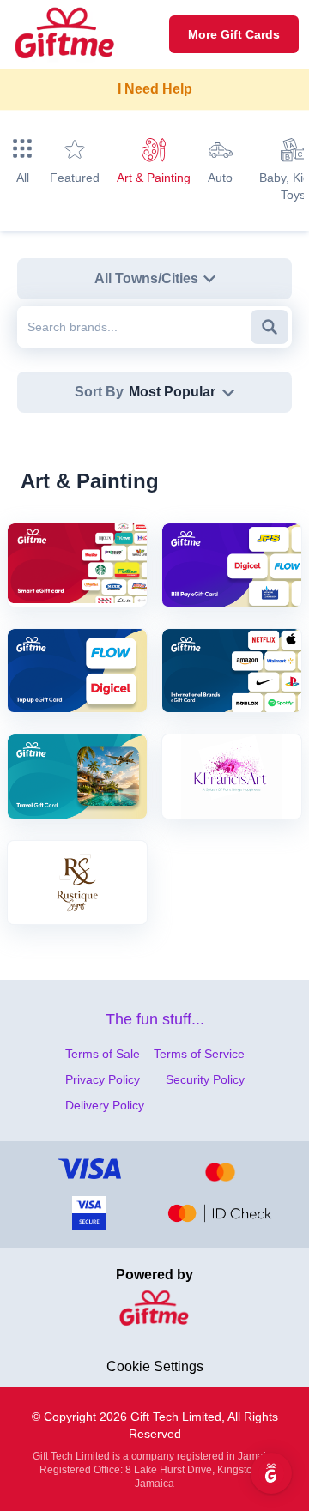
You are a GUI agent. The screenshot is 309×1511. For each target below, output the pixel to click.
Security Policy (205, 1079)
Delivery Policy (104, 1105)
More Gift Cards (234, 34)
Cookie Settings (154, 1366)
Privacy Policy (102, 1079)
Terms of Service (199, 1054)
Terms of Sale (102, 1054)
